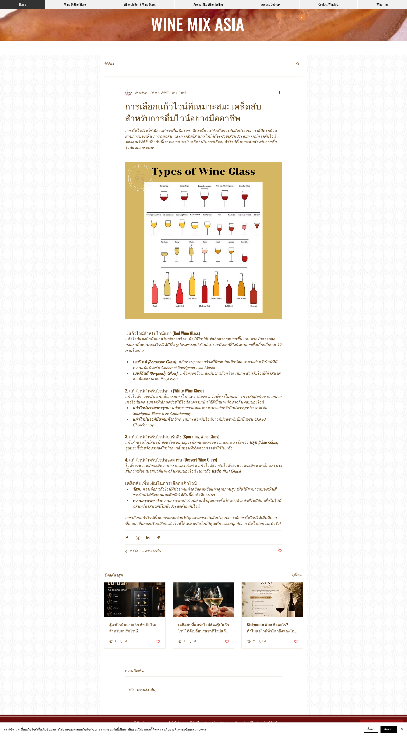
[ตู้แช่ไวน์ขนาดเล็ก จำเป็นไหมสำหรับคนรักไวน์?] (134, 599)
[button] (302, 15)
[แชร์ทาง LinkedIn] (148, 538)
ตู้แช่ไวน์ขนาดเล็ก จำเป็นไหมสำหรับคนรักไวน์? (133, 627)
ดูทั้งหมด (297, 574)
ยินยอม (388, 729)
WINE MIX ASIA (197, 23)
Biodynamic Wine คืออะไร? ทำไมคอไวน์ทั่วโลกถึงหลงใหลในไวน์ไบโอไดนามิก (272, 628)
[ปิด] (401, 729)
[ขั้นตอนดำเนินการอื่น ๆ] (279, 92)
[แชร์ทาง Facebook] (127, 538)
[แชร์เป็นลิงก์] (158, 538)
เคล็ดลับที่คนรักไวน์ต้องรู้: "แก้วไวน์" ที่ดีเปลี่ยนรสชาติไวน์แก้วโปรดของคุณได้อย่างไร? (203, 628)
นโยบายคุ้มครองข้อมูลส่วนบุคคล (185, 729)
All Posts (109, 63)
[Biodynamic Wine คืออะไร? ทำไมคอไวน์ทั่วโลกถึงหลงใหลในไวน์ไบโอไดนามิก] (272, 599)
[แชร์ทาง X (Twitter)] (137, 538)
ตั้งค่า (370, 729)
